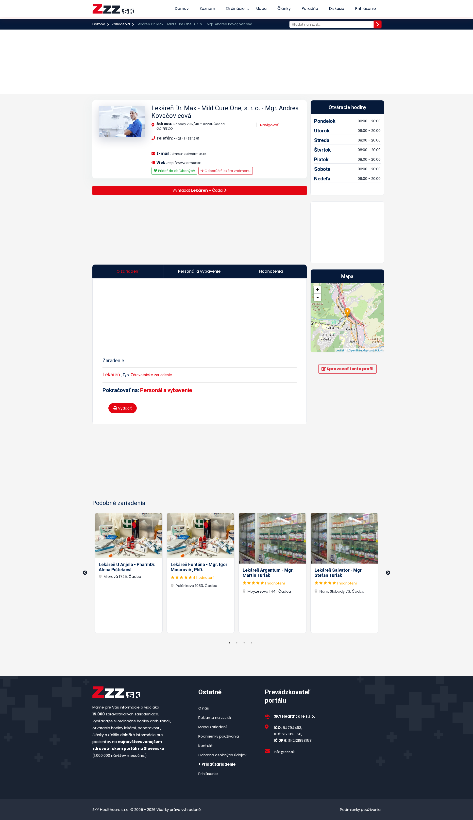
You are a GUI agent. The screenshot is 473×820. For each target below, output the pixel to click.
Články (284, 8)
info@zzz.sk (284, 751)
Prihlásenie (365, 8)
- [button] (317, 297)
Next (388, 572)
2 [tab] (236, 642)
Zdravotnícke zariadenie (151, 375)
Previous (85, 572)
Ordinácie (235, 8)
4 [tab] (251, 642)
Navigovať (269, 124)
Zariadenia (121, 24)
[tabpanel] (129, 573)
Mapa (261, 8)
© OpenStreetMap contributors (364, 350)
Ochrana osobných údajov (222, 754)
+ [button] (317, 290)
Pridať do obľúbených (176, 170)
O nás (203, 708)
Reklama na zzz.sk (214, 717)
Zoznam (207, 8)
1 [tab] (229, 642)
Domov (182, 8)
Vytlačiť (124, 408)
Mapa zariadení (212, 726)
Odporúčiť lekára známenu (227, 170)
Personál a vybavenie (166, 390)
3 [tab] (244, 642)
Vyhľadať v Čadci (198, 190)
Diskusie (336, 8)
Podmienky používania (218, 736)
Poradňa (310, 8)
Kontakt (205, 745)
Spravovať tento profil (349, 369)
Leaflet (340, 350)
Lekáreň (111, 375)
